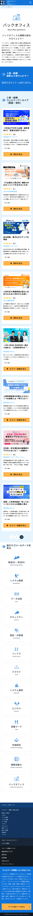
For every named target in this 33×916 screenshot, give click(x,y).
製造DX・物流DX (6, 813)
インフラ (4, 834)
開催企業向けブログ (7, 851)
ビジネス (4, 823)
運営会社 (4, 854)
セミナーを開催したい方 (8, 848)
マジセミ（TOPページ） (8, 805)
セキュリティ (5, 826)
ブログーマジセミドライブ (9, 840)
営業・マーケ (5, 828)
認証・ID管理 (5, 830)
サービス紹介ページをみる (16, 907)
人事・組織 (7, 148)
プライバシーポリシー (8, 864)
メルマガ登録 (5, 843)
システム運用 (5, 819)
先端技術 (4, 832)
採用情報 (4, 858)
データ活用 (4, 821)
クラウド (4, 815)
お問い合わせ (5, 861)
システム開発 (5, 817)
